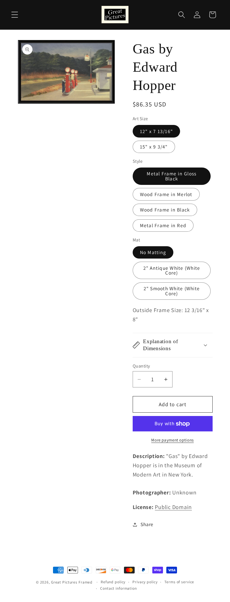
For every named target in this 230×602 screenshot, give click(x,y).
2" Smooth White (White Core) (172, 291)
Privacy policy (144, 581)
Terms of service (179, 581)
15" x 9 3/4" (154, 146)
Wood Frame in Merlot (166, 194)
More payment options (172, 440)
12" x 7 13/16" (156, 131)
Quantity (141, 366)
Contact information (118, 588)
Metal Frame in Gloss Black (171, 176)
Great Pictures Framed (72, 582)
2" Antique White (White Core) (171, 270)
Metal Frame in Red (163, 225)
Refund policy (113, 581)
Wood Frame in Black (165, 209)
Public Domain (173, 507)
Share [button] (147, 524)
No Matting (153, 252)
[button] (14, 14)
